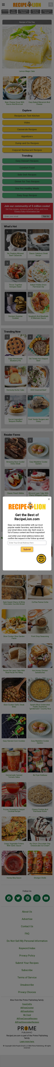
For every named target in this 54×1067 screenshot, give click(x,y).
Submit (27, 549)
